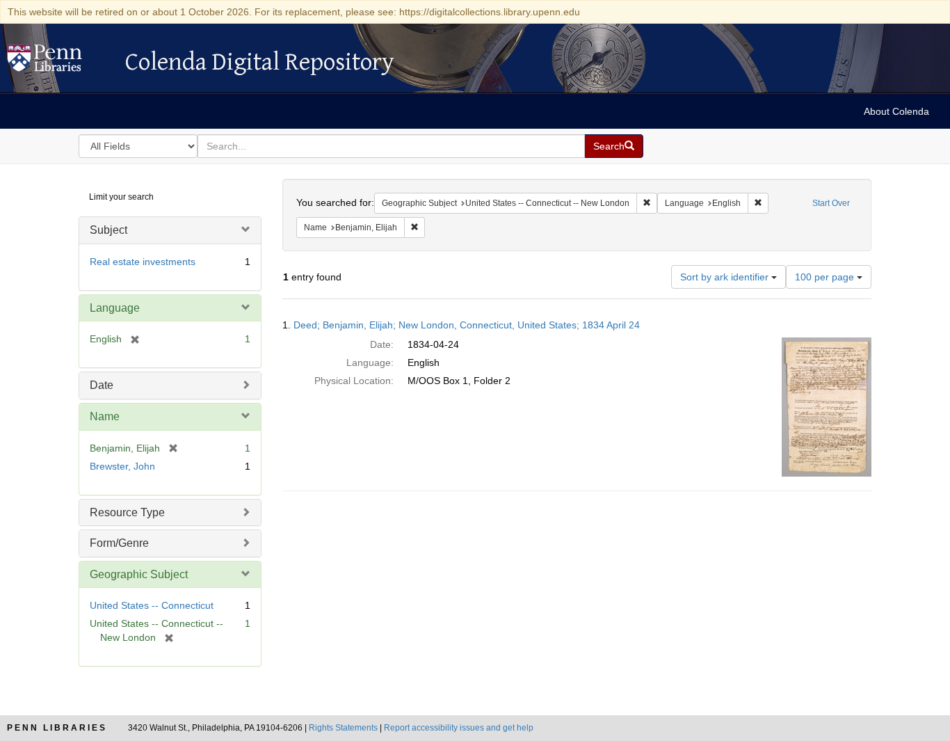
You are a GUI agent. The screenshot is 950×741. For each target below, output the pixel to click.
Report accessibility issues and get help (458, 728)
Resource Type (127, 512)
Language (115, 308)
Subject (108, 230)
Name (105, 416)
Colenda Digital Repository (59, 62)
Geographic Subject (139, 574)
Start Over (831, 203)
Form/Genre (119, 543)
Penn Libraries (57, 728)
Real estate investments (142, 261)
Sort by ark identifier (725, 276)
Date (101, 385)
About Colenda (896, 111)
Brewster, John (122, 466)
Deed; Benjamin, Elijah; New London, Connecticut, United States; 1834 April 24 (466, 324)
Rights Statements (343, 728)
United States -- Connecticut (152, 605)
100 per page (826, 276)
